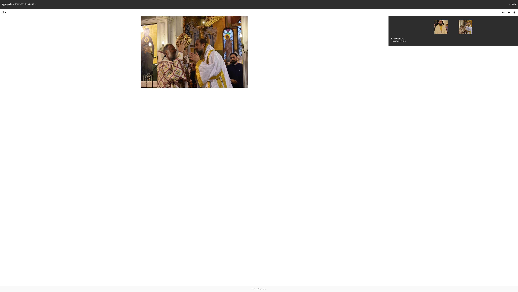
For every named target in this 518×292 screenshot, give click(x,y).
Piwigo (263, 289)
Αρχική (5, 4)
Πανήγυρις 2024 (399, 41)
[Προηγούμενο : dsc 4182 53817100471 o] (509, 12)
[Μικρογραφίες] (503, 12)
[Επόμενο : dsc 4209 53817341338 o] (514, 12)
